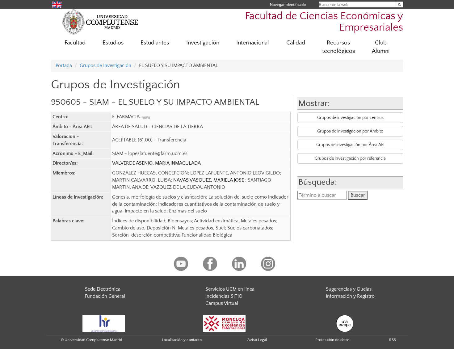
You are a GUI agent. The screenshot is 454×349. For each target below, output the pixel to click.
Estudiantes (155, 43)
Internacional (252, 43)
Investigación (202, 43)
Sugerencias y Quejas (349, 289)
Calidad (295, 43)
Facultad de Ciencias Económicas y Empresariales (324, 22)
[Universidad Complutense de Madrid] (100, 21)
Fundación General (105, 296)
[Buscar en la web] (399, 4)
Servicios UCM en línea (229, 289)
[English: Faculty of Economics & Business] (56, 4)
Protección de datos (332, 340)
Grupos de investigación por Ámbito (350, 131)
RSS (392, 340)
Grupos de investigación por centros (350, 117)
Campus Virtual (221, 303)
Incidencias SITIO (223, 296)
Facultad (75, 43)
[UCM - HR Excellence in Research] (103, 323)
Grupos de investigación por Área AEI (350, 144)
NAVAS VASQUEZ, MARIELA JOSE (209, 180)
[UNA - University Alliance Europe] (344, 323)
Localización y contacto (182, 340)
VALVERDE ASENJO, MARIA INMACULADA (156, 163)
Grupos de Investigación (105, 65)
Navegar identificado (288, 4)
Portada (64, 65)
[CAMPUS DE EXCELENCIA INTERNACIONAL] (224, 323)
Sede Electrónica (102, 289)
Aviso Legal (257, 340)
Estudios (113, 43)
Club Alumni (380, 47)
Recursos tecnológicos (338, 47)
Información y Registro (350, 296)
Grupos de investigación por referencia (350, 158)
